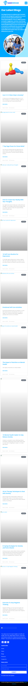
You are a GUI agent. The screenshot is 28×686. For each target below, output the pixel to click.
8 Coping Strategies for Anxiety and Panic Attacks (13, 547)
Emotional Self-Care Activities (12, 307)
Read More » (5, 104)
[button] (26, 3)
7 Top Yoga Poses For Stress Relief (13, 146)
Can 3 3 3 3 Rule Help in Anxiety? (13, 95)
